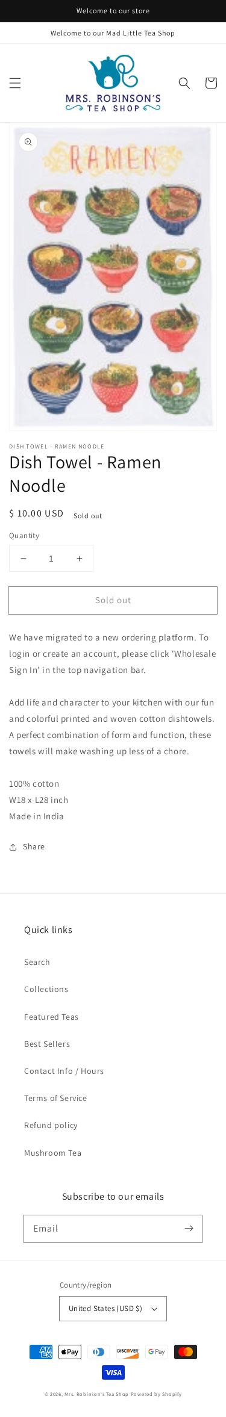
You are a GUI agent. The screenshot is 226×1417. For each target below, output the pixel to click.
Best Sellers (47, 1043)
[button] (15, 83)
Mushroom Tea (52, 1152)
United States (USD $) (105, 1308)
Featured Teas (51, 1016)
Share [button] (34, 846)
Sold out (113, 600)
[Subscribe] (188, 1228)
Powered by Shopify (156, 1394)
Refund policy (51, 1125)
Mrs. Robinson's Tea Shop (96, 1394)
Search (37, 962)
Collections (46, 989)
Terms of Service (55, 1098)
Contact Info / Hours (64, 1070)
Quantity (24, 535)
